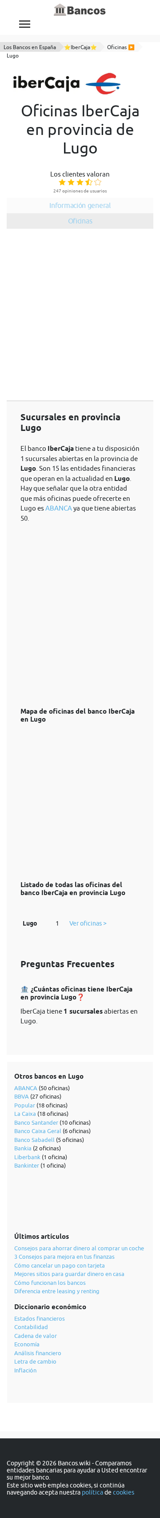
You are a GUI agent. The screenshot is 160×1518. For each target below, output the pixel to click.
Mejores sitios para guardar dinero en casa (69, 1273)
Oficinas (80, 221)
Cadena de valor (35, 1335)
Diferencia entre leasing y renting (57, 1291)
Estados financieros (39, 1318)
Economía (27, 1344)
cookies (123, 1492)
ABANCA (58, 508)
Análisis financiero (37, 1353)
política (92, 1492)
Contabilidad (31, 1326)
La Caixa (25, 1113)
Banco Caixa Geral (37, 1130)
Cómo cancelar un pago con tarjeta (59, 1265)
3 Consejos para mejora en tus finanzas (64, 1256)
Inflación (25, 1370)
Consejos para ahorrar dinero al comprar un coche (79, 1248)
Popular (24, 1105)
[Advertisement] (80, 316)
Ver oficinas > (88, 923)
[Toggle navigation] (25, 24)
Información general (79, 205)
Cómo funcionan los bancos (50, 1282)
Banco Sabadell (34, 1139)
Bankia (23, 1148)
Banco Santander (36, 1122)
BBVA (21, 1096)
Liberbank (27, 1157)
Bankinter (26, 1165)
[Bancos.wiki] (80, 10)
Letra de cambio (35, 1361)
